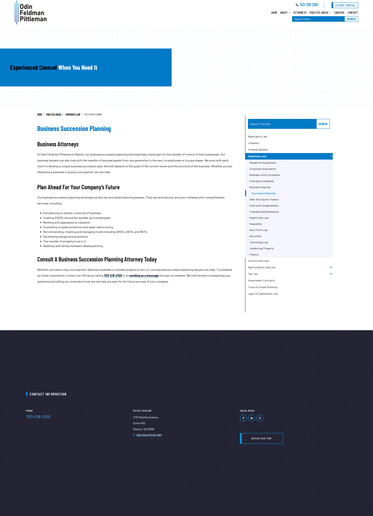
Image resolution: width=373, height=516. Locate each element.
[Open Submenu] (331, 156)
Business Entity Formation (264, 174)
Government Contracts (261, 280)
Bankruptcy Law (257, 136)
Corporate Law (257, 156)
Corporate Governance (262, 168)
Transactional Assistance (264, 211)
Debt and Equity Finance (263, 199)
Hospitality (255, 223)
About (284, 12)
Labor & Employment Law (263, 293)
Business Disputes (260, 187)
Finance (254, 254)
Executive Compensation (263, 205)
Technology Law (258, 242)
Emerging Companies (261, 181)
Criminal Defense (258, 149)
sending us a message (144, 275)
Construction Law (258, 260)
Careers (339, 12)
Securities (255, 236)
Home (274, 12)
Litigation (253, 143)
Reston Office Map (149, 435)
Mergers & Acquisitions (262, 162)
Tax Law (253, 273)
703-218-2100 (309, 4)
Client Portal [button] (345, 5)
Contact (353, 12)
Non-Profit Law (258, 230)
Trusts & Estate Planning (262, 287)
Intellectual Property (261, 248)
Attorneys (300, 12)
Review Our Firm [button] (261, 438)
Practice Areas (318, 12)
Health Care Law (259, 217)
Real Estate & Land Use (261, 267)
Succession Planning (263, 193)
